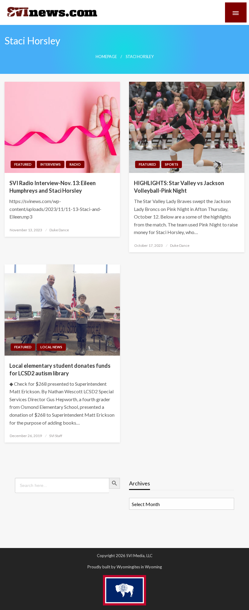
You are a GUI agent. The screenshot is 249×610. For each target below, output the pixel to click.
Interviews (50, 164)
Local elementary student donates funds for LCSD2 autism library (60, 369)
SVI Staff (55, 435)
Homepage (106, 56)
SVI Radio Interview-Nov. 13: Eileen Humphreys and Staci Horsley (52, 187)
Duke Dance (59, 230)
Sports (171, 164)
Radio (75, 164)
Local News (51, 347)
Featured (23, 164)
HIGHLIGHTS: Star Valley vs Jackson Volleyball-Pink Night (179, 187)
